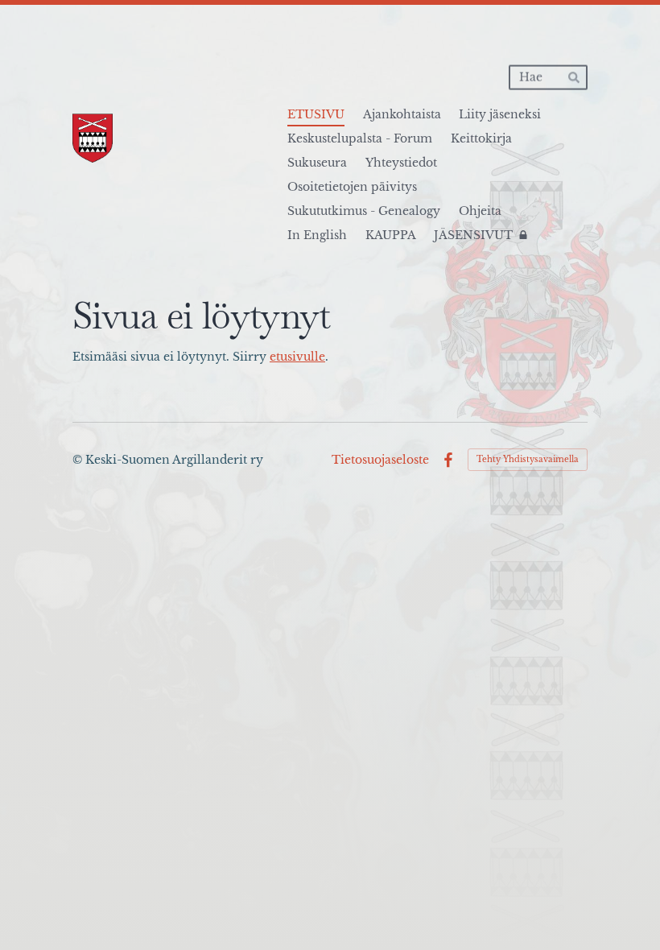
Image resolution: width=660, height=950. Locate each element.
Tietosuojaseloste (380, 459)
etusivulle (297, 357)
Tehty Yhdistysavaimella (527, 459)
